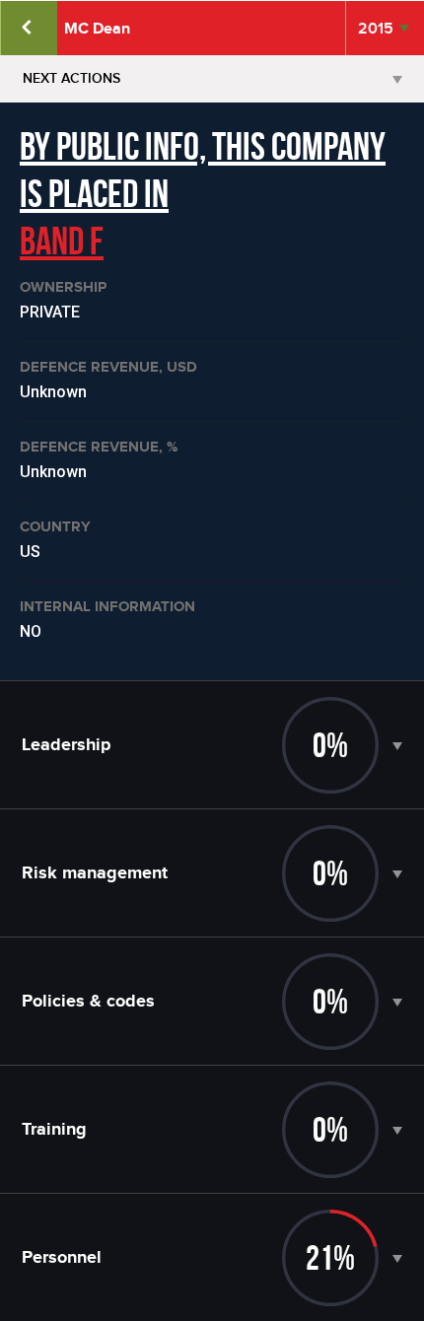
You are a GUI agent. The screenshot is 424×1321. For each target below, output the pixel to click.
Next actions (71, 78)
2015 (375, 29)
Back (28, 28)
